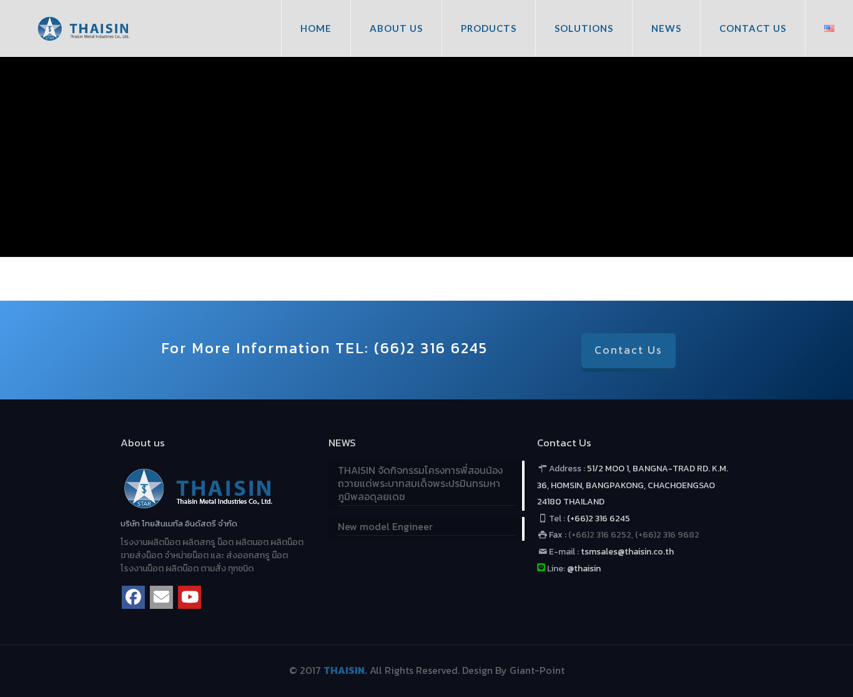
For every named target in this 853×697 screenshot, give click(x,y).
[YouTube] (189, 597)
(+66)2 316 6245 (598, 518)
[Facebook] (133, 597)
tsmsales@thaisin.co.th (626, 551)
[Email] (161, 597)
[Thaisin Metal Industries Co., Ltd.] (83, 28)
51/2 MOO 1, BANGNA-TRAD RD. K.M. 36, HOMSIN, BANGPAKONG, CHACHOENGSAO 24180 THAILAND (633, 485)
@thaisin (584, 568)
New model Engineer (385, 527)
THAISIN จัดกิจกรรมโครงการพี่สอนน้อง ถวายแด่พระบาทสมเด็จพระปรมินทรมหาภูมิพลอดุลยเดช (420, 484)
